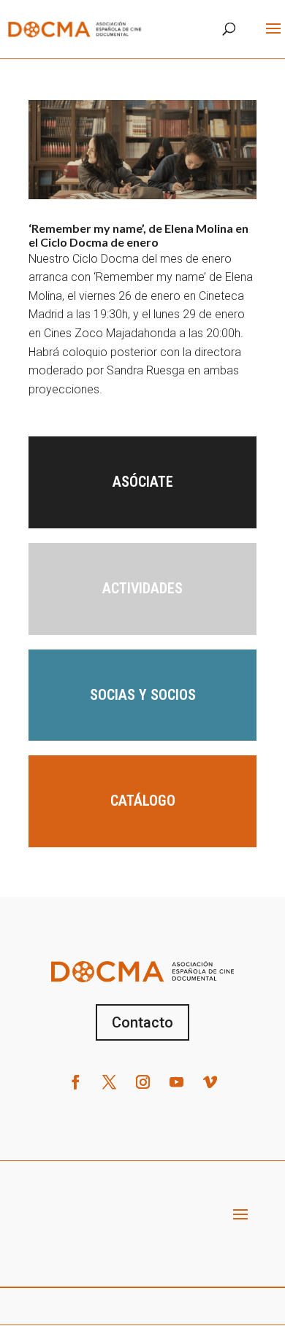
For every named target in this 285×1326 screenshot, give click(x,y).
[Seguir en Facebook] (75, 1082)
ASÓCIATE (143, 481)
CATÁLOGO (142, 800)
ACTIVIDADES (142, 588)
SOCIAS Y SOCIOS (143, 695)
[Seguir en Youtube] (176, 1082)
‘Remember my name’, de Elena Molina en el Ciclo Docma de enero (138, 235)
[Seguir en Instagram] (142, 1082)
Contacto (142, 1022)
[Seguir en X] (109, 1082)
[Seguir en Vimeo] (210, 1082)
